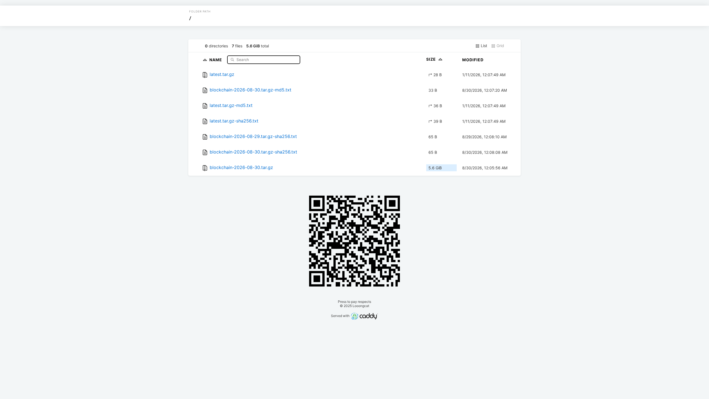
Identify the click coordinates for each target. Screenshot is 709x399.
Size (431, 59)
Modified (473, 59)
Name (216, 59)
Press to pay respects (354, 302)
